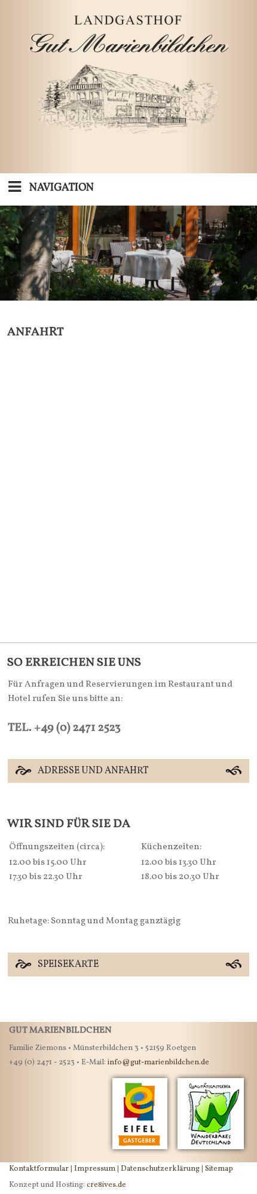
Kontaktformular (39, 1169)
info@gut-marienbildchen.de (158, 1062)
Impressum (94, 1169)
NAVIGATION (60, 187)
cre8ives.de (106, 1185)
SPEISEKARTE (68, 964)
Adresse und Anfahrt (93, 770)
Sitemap (219, 1169)
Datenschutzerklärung (160, 1169)
